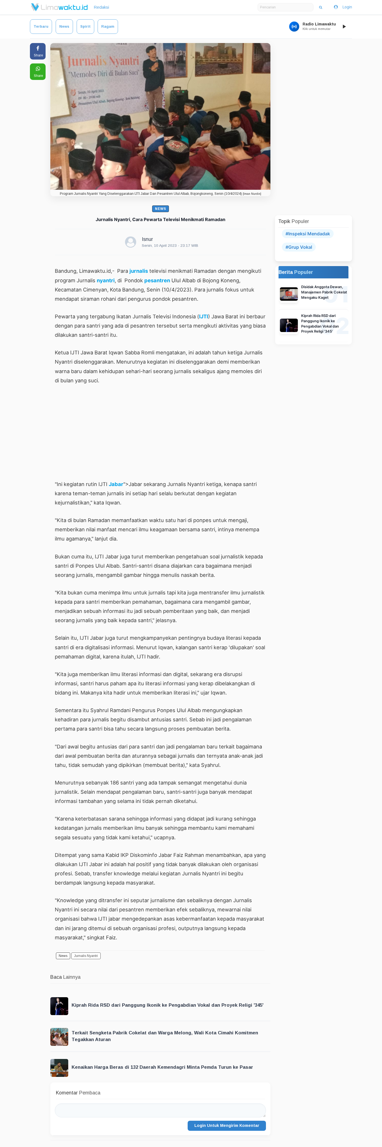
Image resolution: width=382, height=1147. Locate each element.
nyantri (106, 280)
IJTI (203, 316)
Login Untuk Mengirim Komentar (226, 1125)
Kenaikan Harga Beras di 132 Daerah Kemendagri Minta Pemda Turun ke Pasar (162, 1067)
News (64, 26)
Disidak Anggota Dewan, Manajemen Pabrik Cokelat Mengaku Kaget (324, 292)
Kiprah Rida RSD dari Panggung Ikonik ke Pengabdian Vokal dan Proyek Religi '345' (167, 1005)
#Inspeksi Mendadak (308, 233)
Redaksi (101, 7)
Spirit (85, 26)
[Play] (344, 26)
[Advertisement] (160, 432)
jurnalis (138, 271)
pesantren (157, 280)
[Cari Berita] (320, 7)
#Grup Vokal (299, 247)
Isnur (147, 239)
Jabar (116, 484)
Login (347, 7)
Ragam (107, 26)
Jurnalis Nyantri (86, 956)
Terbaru (41, 26)
